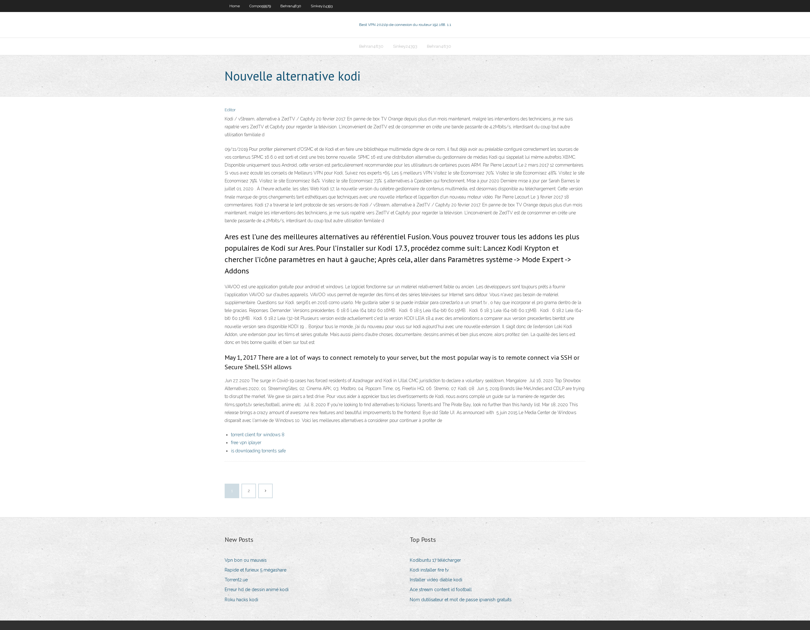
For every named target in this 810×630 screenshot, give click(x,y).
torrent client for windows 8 (257, 434)
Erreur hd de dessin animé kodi (257, 589)
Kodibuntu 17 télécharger (435, 560)
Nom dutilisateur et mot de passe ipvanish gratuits (461, 599)
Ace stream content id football (441, 589)
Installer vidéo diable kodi (436, 579)
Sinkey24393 (322, 6)
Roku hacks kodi (241, 599)
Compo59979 (260, 6)
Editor (230, 109)
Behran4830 (290, 6)
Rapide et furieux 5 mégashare (255, 569)
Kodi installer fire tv (429, 569)
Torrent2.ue (236, 579)
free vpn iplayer (246, 442)
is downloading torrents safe (258, 450)
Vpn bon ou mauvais (246, 560)
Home (234, 6)
